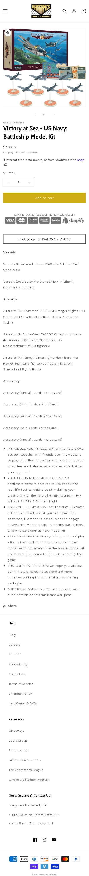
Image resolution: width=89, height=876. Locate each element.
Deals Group (18, 740)
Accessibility (18, 664)
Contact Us (17, 674)
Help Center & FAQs (23, 703)
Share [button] (12, 606)
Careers (14, 644)
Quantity (9, 172)
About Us (15, 654)
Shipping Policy (20, 693)
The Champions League (26, 770)
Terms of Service (21, 684)
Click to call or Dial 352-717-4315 (44, 239)
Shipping (8, 152)
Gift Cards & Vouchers (25, 760)
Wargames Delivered (48, 874)
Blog (12, 635)
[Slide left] (35, 114)
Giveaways (16, 730)
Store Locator (19, 750)
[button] (5, 11)
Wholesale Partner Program (29, 779)
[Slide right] (54, 114)
